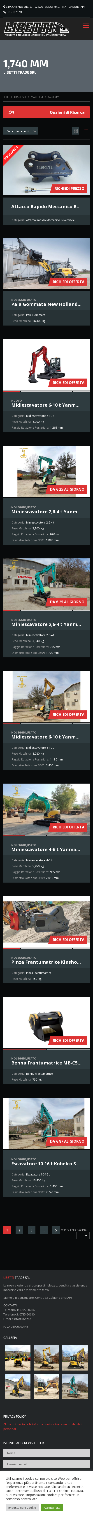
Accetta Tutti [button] (52, 1508)
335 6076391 (15, 12)
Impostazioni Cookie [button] (22, 1508)
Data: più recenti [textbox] (18, 131)
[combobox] (20, 131)
